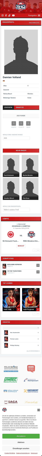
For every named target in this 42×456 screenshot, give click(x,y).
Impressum (34, 453)
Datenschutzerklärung (23, 453)
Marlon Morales (28, 175)
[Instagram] (3, 15)
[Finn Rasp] (30, 189)
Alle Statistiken (32, 351)
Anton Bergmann (28, 309)
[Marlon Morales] (30, 166)
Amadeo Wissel (9, 198)
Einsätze (20, 107)
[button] (39, 410)
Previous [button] (34, 250)
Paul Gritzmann (9, 175)
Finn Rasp (26, 198)
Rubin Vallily (7, 309)
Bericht (21, 246)
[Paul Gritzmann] (11, 166)
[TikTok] (9, 15)
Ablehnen (21, 442)
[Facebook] (6, 15)
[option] (21, 237)
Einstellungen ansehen (21, 448)
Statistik (8, 107)
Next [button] (38, 250)
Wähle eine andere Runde (13, 135)
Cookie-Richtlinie (10, 453)
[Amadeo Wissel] (11, 189)
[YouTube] (13, 15)
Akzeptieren (21, 436)
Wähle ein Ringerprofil (12, 206)
